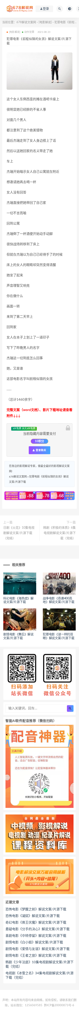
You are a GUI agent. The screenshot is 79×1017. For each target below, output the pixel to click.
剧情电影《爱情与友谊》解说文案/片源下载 (37, 949)
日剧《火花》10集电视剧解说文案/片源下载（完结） (18, 533)
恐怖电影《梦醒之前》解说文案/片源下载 (35, 909)
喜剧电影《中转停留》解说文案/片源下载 (35, 935)
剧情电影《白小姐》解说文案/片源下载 (34, 942)
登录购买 (40, 450)
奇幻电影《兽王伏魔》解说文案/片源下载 (35, 922)
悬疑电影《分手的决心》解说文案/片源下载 (37, 929)
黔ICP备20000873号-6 (59, 1005)
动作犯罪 (29, 32)
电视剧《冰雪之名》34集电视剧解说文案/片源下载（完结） (39, 975)
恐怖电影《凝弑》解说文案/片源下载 (32, 916)
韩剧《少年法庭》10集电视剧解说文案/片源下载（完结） (39, 964)
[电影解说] (45, 22)
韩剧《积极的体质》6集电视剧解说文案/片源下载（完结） (59, 533)
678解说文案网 (26, 22)
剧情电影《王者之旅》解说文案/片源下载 (35, 955)
